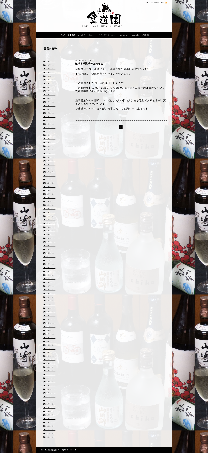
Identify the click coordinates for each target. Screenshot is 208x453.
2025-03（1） (49, 109)
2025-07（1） (49, 95)
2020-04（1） (49, 242)
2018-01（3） (49, 297)
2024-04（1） (49, 124)
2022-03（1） (49, 165)
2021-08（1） (49, 190)
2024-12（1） (49, 120)
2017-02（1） (49, 316)
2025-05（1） (49, 102)
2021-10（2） (49, 183)
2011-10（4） (49, 433)
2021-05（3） (49, 201)
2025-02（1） (49, 113)
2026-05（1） (49, 73)
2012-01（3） (49, 422)
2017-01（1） (49, 319)
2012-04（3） (49, 411)
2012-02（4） (49, 419)
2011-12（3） (49, 426)
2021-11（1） (49, 179)
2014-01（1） (49, 371)
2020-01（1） (49, 249)
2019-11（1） (49, 257)
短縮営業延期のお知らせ (89, 63)
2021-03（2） (49, 209)
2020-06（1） (49, 235)
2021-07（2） (49, 194)
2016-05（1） (49, 334)
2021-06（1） (49, 198)
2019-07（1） (49, 264)
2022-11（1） (49, 150)
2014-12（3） (49, 360)
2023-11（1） (49, 131)
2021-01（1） (49, 212)
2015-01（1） (49, 356)
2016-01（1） (49, 341)
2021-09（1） (49, 187)
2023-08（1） (49, 135)
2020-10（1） (49, 224)
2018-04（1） (49, 293)
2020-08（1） (49, 227)
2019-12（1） (49, 253)
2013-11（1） (49, 378)
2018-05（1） (49, 290)
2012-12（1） (49, 397)
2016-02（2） (49, 338)
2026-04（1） (49, 76)
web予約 (81, 35)
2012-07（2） (49, 404)
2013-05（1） (49, 389)
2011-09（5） (49, 437)
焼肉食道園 (52, 450)
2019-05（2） (49, 268)
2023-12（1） (49, 128)
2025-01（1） (49, 117)
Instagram (124, 35)
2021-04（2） (49, 205)
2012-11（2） (49, 400)
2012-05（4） (49, 408)
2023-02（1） (49, 146)
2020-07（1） (49, 231)
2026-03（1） (49, 80)
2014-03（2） (49, 367)
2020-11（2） (49, 220)
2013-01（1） (49, 393)
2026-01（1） (49, 87)
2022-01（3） (49, 172)
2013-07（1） (49, 386)
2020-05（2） (49, 238)
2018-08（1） (49, 282)
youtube (136, 35)
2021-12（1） (49, 176)
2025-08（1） (49, 91)
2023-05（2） (49, 142)
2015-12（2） (49, 345)
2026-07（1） (49, 65)
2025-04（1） (49, 106)
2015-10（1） (49, 349)
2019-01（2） (49, 275)
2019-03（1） (49, 271)
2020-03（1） (49, 246)
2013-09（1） (49, 382)
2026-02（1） (49, 84)
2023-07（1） (49, 139)
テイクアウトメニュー (107, 35)
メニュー (92, 35)
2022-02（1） (49, 168)
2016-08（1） (49, 330)
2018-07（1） (49, 286)
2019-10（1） (49, 260)
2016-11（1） (49, 323)
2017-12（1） (49, 301)
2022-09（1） (49, 157)
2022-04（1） (49, 161)
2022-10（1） (49, 154)
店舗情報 (146, 35)
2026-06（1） (49, 69)
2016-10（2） (49, 327)
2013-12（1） (49, 375)
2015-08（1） (49, 352)
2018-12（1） (49, 279)
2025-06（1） (49, 98)
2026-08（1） (49, 61)
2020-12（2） (49, 216)
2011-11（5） (49, 430)
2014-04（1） (49, 363)
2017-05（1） (49, 308)
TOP (63, 35)
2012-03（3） (49, 415)
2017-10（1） (49, 305)
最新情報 (71, 35)
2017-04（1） (49, 312)
